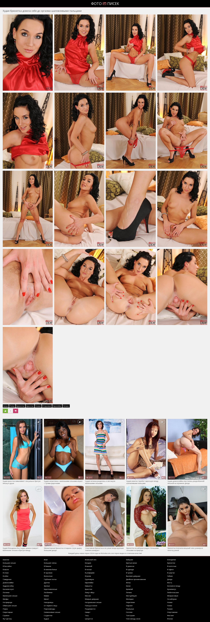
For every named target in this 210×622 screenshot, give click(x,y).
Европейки (57, 406)
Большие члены (50, 563)
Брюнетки (20, 406)
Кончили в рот (8, 589)
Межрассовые (172, 596)
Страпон (6, 615)
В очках (6, 573)
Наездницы (48, 602)
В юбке (5, 576)
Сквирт (87, 612)
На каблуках (172, 599)
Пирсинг (129, 605)
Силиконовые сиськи (52, 612)
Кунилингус (171, 589)
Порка (5, 609)
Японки (170, 619)
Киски (5, 406)
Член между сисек (133, 619)
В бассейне (7, 566)
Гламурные (7, 579)
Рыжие (170, 609)
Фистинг (170, 615)
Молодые (130, 599)
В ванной (88, 566)
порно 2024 (89, 553)
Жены (128, 582)
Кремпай (129, 589)
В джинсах (130, 566)
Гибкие (170, 576)
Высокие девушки (133, 576)
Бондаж (88, 563)
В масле (6, 569)
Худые (46, 619)
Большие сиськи (9, 563)
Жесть (169, 582)
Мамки (46, 596)
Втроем (88, 576)
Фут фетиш (7, 619)
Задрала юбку (8, 586)
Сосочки (129, 612)
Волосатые (48, 576)
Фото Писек (105, 3)
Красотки (29, 406)
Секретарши (8, 612)
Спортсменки (172, 612)
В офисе (170, 569)
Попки (12, 406)
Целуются (89, 619)
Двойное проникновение (136, 579)
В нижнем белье (50, 569)
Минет (46, 599)
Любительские (173, 592)
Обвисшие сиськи (10, 605)
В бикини (47, 566)
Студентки (48, 615)
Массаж (88, 596)
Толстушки (130, 615)
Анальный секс (90, 559)
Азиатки (6, 559)
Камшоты (88, 586)
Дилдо (169, 579)
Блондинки (171, 559)
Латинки (6, 592)
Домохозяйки (8, 582)
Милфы (5, 599)
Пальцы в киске (91, 605)
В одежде (130, 569)
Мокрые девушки (92, 599)
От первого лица (50, 605)
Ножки (38, 406)
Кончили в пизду (173, 586)
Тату (87, 615)
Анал (46, 559)
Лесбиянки (48, 592)
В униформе (89, 573)
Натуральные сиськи (93, 602)
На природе (7, 602)
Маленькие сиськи (10, 596)
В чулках (129, 573)
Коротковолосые (50, 589)
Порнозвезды (49, 609)
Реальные (130, 609)
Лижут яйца (89, 592)
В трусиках (46, 406)
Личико (66, 406)
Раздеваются (90, 609)
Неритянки (130, 602)
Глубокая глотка (50, 579)
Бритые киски (131, 563)
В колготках (171, 566)
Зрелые (47, 586)
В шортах (171, 573)
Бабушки (129, 559)
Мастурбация (131, 596)
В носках (88, 569)
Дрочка (47, 582)
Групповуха (89, 579)
